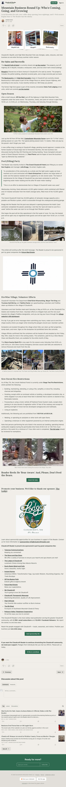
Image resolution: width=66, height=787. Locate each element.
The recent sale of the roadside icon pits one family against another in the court (24, 728)
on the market (41, 65)
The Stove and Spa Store (13, 555)
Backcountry (9, 78)
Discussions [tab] (14, 706)
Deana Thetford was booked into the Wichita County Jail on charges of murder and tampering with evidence (25, 739)
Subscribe (54, 3)
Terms (42, 775)
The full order (55, 429)
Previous (8, 672)
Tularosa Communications (14, 550)
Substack (24, 783)
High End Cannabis (24, 78)
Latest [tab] (8, 706)
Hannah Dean (9, 19)
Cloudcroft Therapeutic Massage (16, 595)
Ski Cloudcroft (9, 590)
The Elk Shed (9, 606)
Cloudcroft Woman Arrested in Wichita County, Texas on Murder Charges (28, 736)
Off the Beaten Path (11, 579)
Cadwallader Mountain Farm (34, 138)
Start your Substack (28, 779)
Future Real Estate (28, 252)
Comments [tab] (5, 684)
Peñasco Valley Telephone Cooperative (18, 612)
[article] (33, 716)
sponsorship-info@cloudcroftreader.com (35, 542)
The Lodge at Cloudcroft (13, 561)
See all (5, 749)
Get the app (41, 779)
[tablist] (8, 684)
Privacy (37, 775)
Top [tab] (3, 706)
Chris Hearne (19, 730)
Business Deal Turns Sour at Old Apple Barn (17, 726)
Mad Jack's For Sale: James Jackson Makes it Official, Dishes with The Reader (26, 712)
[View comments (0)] (9, 25)
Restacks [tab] (12, 684)
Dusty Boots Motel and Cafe (14, 566)
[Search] (63, 706)
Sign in (61, 3)
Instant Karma (9, 571)
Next (59, 672)
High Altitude (9, 601)
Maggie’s (4, 72)
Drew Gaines (11, 730)
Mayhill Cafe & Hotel (11, 65)
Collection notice (50, 775)
